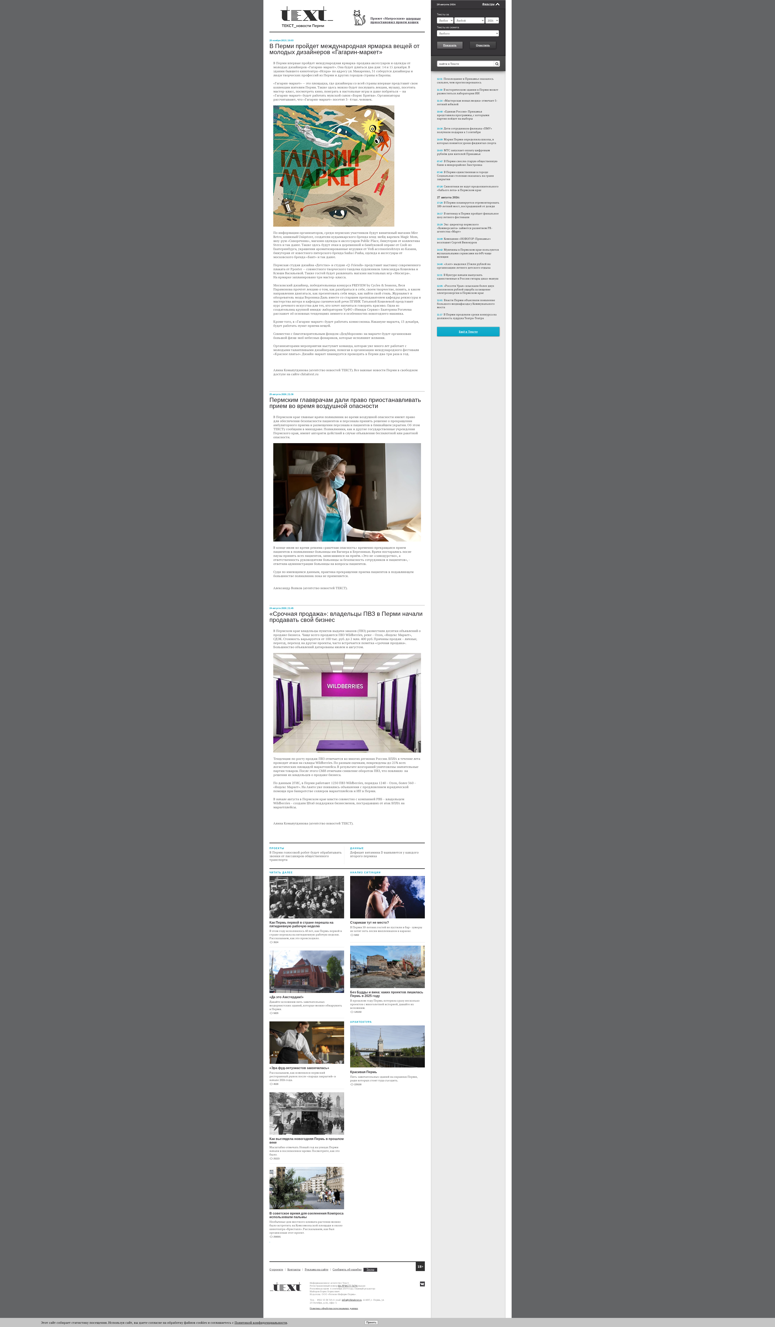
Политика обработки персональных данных (334, 1308)
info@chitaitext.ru (352, 1299)
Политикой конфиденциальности (261, 1322)
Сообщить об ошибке (347, 1269)
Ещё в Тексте (468, 331)
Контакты (294, 1269)
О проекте (276, 1269)
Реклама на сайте (316, 1269)
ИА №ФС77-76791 (348, 1285)
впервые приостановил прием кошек (395, 20)
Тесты (370, 1269)
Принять (371, 1322)
